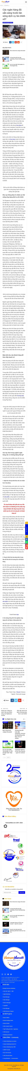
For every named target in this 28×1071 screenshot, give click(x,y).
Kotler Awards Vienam (8, 1026)
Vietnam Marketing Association (9, 1041)
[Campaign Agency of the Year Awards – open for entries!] (20, 744)
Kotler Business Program (8, 1011)
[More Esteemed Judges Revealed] (6, 52)
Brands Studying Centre (8, 1020)
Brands (19, 692)
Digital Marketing (6, 994)
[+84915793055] (26, 536)
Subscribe (21, 892)
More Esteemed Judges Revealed (17, 50)
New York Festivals (7, 1052)
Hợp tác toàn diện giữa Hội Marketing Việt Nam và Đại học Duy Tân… (17, 931)
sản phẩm (7, 497)
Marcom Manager (7, 1002)
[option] (14, 917)
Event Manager (6, 1008)
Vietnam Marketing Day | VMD (9, 1046)
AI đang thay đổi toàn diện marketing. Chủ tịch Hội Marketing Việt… (17, 59)
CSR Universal (6, 1031)
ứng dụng (19, 125)
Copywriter (5, 1005)
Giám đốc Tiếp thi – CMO (8, 991)
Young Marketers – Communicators (10, 1058)
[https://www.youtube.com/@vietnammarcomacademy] (26, 547)
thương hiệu (20, 395)
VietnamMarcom (17, 1068)
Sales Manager (6, 999)
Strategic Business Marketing (9, 988)
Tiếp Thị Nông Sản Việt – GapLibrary (10, 1029)
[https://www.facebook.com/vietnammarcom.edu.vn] (26, 539)
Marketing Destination (7, 1034)
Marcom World (6, 1017)
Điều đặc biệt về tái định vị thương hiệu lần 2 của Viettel (22, 712)
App (18, 614)
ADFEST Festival (6, 1049)
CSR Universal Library (7, 1055)
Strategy (11, 22)
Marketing (5, 22)
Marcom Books (6, 1023)
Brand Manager (6, 996)
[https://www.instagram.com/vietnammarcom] (26, 545)
